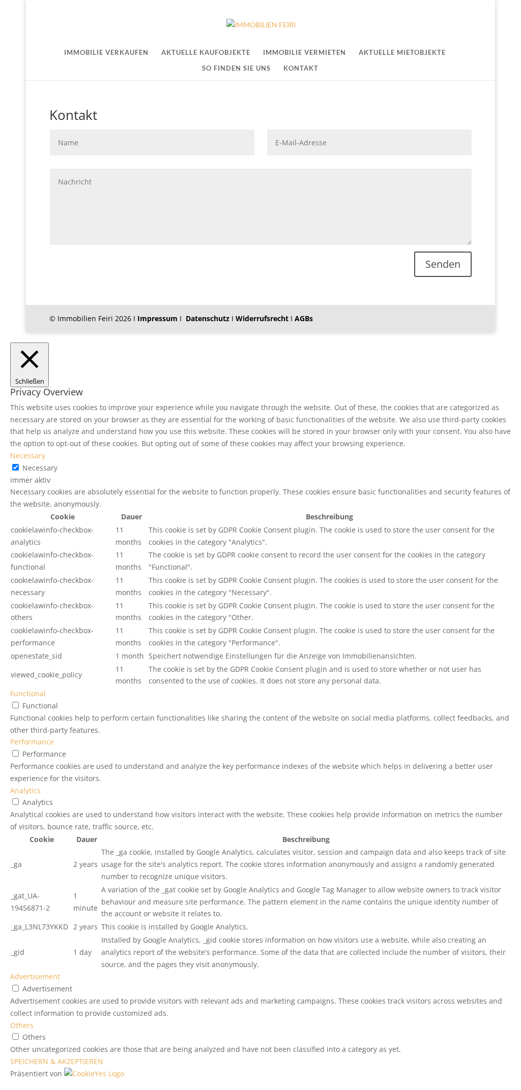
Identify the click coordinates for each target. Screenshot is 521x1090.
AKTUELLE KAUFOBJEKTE (205, 52)
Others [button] (22, 1025)
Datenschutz (207, 318)
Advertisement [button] (35, 976)
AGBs (304, 318)
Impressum (157, 318)
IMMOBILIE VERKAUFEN (106, 52)
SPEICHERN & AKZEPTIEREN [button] (56, 1061)
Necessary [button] (27, 455)
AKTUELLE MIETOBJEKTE (402, 52)
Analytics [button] (25, 790)
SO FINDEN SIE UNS (236, 68)
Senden (442, 264)
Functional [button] (28, 693)
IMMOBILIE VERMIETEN (304, 52)
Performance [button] (32, 741)
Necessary (39, 468)
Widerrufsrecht (262, 318)
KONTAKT (301, 68)
